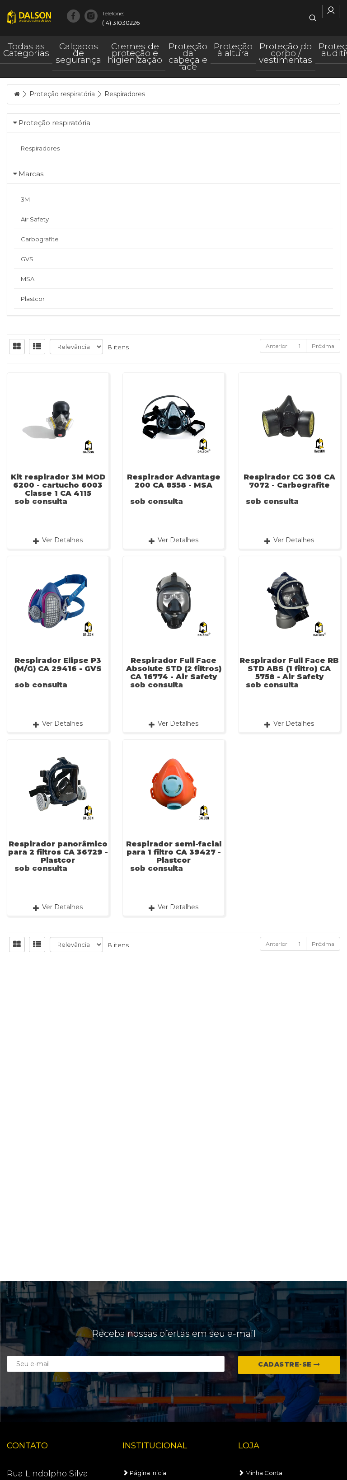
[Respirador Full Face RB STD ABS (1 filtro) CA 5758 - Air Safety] (289, 600)
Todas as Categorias (26, 49)
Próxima (323, 346)
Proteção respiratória (62, 94)
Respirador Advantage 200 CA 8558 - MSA (173, 481)
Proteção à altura (233, 49)
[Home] (17, 94)
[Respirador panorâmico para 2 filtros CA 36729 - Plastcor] (57, 784)
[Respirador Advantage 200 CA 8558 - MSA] (173, 417)
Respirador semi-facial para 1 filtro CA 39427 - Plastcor (173, 852)
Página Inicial (148, 1472)
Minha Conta (263, 1472)
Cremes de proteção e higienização (135, 53)
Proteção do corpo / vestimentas (285, 53)
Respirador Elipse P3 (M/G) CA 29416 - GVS (58, 664)
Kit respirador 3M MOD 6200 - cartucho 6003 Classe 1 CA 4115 (58, 485)
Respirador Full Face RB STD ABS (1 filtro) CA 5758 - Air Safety (289, 668)
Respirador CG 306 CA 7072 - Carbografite (289, 481)
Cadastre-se (286, 1364)
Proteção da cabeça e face (188, 56)
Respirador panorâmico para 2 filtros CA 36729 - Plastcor (58, 852)
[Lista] (37, 346)
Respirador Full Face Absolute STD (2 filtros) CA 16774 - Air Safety (173, 668)
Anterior (276, 346)
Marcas (31, 173)
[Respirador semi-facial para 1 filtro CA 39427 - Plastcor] (173, 784)
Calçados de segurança (78, 53)
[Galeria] (17, 346)
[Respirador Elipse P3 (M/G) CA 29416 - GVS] (57, 600)
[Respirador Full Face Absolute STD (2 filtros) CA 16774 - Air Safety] (173, 600)
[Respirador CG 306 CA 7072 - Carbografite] (289, 417)
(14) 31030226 (121, 18)
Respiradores (124, 94)
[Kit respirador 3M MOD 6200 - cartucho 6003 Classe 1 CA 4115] (57, 417)
